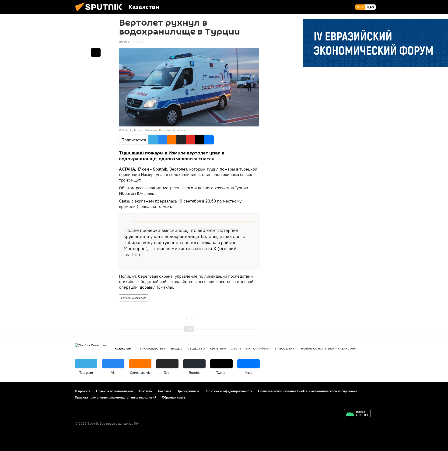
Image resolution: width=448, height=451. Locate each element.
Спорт (236, 348)
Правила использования (114, 391)
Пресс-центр (285, 348)
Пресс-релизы (188, 391)
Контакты (145, 391)
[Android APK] (357, 414)
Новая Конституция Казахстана (329, 348)
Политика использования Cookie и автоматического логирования (307, 391)
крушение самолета (133, 298)
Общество (196, 348)
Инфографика (258, 348)
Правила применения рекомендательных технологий (115, 397)
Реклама (164, 391)
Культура (218, 348)
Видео (176, 348)
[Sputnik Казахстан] (100, 13)
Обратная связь (173, 397)
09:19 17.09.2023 (131, 42)
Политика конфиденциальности (228, 391)
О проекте (83, 391)
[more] (251, 263)
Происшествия (153, 348)
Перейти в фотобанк (172, 130)
